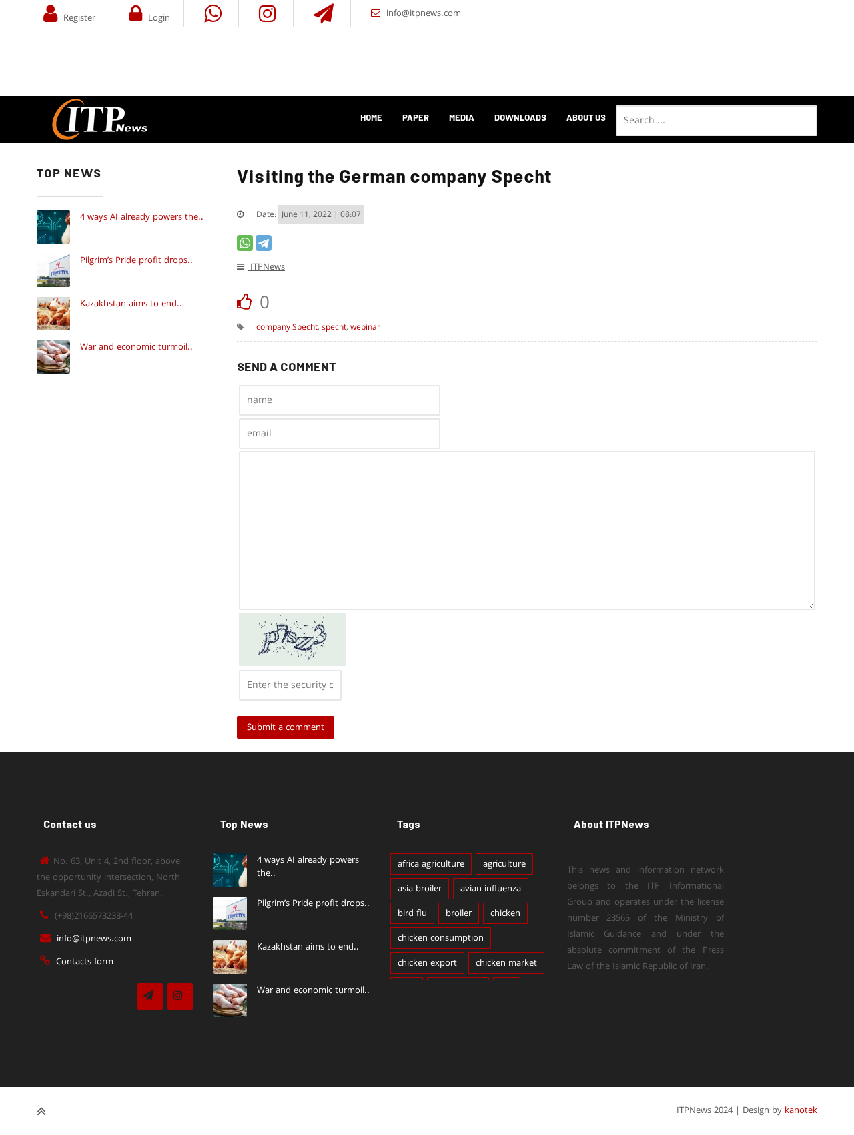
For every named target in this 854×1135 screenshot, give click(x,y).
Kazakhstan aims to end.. (131, 303)
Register (79, 18)
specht (334, 327)
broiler (459, 913)
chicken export (427, 963)
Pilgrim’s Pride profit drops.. (136, 260)
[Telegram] (264, 243)
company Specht (287, 327)
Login (159, 18)
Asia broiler (420, 888)
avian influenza (490, 888)
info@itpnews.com (423, 13)
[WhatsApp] (245, 243)
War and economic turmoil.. (136, 347)
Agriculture (504, 864)
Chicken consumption (441, 938)
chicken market (506, 963)
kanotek (801, 1110)
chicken (505, 913)
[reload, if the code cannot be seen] (292, 663)
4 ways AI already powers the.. (141, 217)
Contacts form (84, 961)
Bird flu (412, 913)
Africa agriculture (431, 864)
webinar (365, 327)
